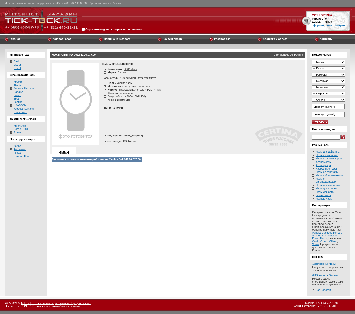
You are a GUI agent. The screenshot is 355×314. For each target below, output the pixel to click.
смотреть (340, 25)
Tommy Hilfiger (22, 156)
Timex (17, 152)
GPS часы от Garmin (325, 275)
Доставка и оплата (275, 38)
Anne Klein (20, 125)
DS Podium (130, 69)
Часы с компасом (327, 155)
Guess (17, 132)
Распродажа (222, 38)
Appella (18, 81)
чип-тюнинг (43, 306)
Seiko (315, 244)
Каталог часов (62, 38)
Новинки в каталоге (117, 38)
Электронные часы (324, 263)
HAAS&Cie (20, 105)
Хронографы (323, 165)
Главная (15, 38)
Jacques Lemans (24, 108)
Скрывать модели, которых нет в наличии (113, 29)
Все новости (323, 289)
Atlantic (18, 85)
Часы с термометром (329, 158)
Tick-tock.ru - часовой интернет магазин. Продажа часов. (56, 303)
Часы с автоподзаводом (326, 180)
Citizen (17, 64)
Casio (17, 61)
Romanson (20, 149)
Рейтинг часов (172, 38)
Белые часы (323, 195)
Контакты (326, 38)
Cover (17, 95)
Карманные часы (326, 168)
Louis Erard (20, 112)
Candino (18, 91)
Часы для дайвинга (327, 151)
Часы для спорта (326, 188)
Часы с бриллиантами (329, 175)
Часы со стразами (327, 172)
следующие (132, 135)
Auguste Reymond (24, 88)
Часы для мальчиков (328, 185)
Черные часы (324, 198)
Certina (122, 72)
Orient (17, 68)
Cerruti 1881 (21, 129)
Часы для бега (325, 191)
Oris (335, 235)
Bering (17, 145)
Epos (17, 98)
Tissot (323, 238)
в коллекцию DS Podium (288, 54)
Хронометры (323, 161)
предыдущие (113, 135)
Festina (18, 101)
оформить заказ (322, 25)
